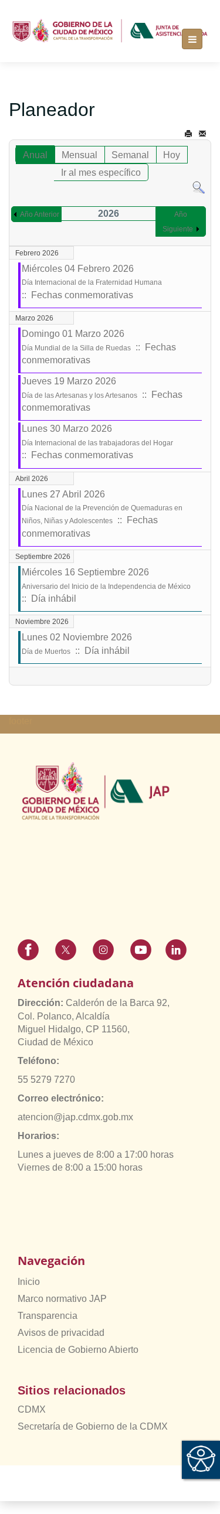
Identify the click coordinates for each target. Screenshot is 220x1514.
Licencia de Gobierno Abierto (78, 1350)
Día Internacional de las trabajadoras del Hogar (97, 443)
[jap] (110, 31)
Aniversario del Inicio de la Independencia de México (106, 586)
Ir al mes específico (101, 173)
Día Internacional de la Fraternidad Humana (92, 282)
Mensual (79, 155)
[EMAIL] (202, 134)
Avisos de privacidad (61, 1333)
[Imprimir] (188, 134)
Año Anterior (39, 214)
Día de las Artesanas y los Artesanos (79, 395)
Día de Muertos (46, 651)
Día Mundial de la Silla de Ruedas (76, 348)
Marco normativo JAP (62, 1299)
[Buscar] (198, 187)
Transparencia (47, 1316)
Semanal (130, 155)
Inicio (29, 1282)
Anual (35, 155)
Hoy (171, 155)
